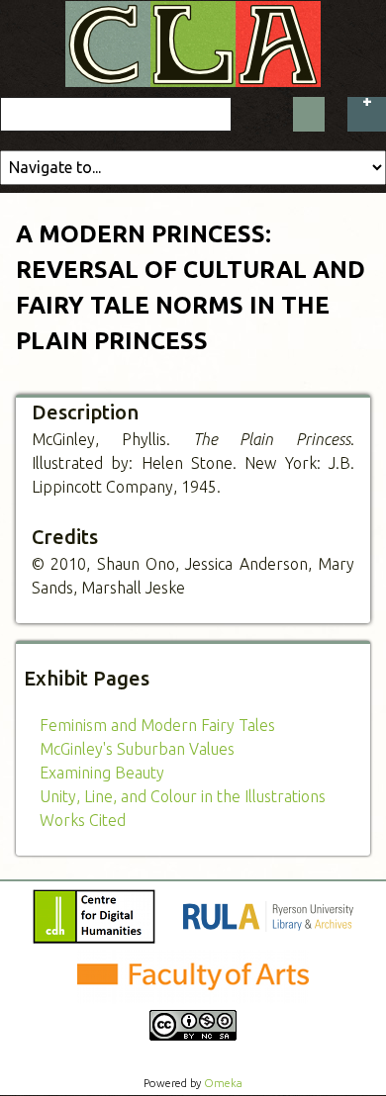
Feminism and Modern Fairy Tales (157, 725)
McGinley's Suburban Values (137, 749)
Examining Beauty (102, 772)
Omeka (223, 1083)
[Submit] (309, 114)
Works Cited (83, 820)
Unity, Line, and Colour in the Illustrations (183, 796)
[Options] (366, 114)
